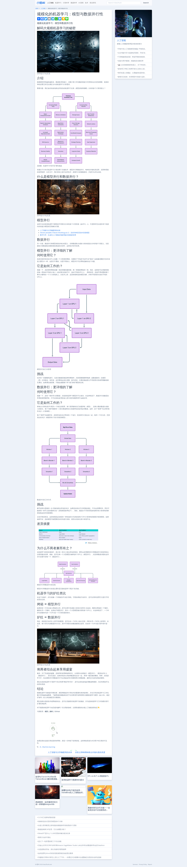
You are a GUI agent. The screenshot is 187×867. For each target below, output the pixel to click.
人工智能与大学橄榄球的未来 (50, 230)
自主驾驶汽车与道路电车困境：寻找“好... (132, 53)
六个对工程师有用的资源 (46, 817)
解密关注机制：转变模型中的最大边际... (132, 77)
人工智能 (50, 3)
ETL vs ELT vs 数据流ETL (98, 776)
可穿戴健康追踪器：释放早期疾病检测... (132, 57)
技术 (86, 3)
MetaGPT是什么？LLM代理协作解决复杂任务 (54, 833)
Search (146, 3)
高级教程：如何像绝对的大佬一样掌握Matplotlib (46, 803)
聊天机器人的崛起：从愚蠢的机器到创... (132, 73)
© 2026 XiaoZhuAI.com (45, 864)
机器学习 (58, 3)
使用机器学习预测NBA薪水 (73, 780)
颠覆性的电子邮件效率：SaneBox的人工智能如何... (73, 791)
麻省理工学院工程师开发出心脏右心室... (132, 69)
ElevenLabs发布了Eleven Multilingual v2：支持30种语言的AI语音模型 (64, 233)
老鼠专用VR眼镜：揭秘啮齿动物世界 (130, 61)
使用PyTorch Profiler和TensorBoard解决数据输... (47, 777)
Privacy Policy (143, 864)
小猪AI (41, 3)
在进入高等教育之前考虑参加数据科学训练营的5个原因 (57, 825)
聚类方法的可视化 (44, 837)
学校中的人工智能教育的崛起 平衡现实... (132, 49)
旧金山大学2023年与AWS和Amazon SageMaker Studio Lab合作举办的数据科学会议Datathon (71, 845)
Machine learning (48, 747)
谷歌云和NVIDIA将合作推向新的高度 (90, 752)
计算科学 (66, 3)
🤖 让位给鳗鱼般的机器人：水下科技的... (132, 65)
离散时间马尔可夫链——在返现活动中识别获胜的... (99, 808)
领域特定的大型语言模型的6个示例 (50, 821)
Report (150, 864)
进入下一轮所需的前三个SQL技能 (49, 841)
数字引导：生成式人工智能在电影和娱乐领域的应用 (58, 235)
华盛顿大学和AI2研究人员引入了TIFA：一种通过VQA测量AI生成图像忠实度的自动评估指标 (69, 857)
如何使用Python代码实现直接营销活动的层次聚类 (55, 853)
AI (40, 747)
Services (135, 864)
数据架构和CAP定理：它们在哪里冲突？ (52, 829)
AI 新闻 (81, 3)
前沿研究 (93, 3)
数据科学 (74, 3)
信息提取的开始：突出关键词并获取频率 (52, 849)
